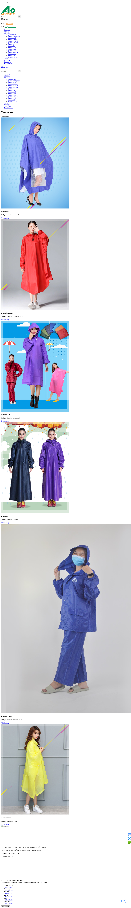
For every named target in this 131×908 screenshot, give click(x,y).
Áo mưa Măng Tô (13, 52)
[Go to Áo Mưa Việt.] (1, 116)
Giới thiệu (7, 31)
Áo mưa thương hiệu (14, 36)
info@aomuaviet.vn (10, 27)
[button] (4, 19)
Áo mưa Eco (11, 46)
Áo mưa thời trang (13, 39)
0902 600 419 (8, 900)
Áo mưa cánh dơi (13, 42)
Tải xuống (5, 218)
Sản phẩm (7, 33)
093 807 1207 (8, 893)
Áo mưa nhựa (12, 49)
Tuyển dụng (7, 62)
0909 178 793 (8, 903)
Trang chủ (7, 30)
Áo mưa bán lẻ (12, 38)
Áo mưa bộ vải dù (13, 41)
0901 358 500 (8, 890)
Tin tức (6, 58)
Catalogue (7, 60)
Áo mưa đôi (11, 55)
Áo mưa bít (11, 44)
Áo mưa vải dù (12, 47)
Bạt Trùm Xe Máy (13, 57)
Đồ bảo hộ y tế (12, 34)
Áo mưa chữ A (12, 50)
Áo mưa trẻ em (12, 54)
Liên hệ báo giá (8, 63)
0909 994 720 (8, 897)
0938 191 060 (8, 887)
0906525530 (9, 24)
